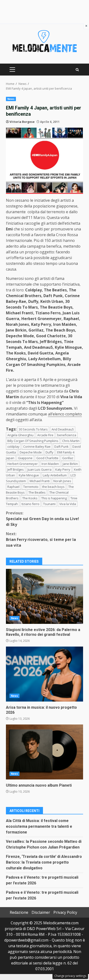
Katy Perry (62, 469)
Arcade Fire (45, 435)
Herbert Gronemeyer (22, 464)
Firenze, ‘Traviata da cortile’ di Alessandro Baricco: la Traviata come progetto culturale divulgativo (44, 862)
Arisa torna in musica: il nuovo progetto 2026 (44, 674)
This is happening (54, 498)
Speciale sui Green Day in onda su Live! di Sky (42, 518)
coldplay (13, 446)
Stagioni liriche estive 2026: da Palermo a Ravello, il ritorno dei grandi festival (44, 596)
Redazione (19, 912)
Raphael (13, 487)
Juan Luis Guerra (40, 469)
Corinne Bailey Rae (37, 446)
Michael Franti (40, 481)
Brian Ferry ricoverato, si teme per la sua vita (41, 539)
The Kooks (29, 498)
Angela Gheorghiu (20, 435)
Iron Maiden (50, 464)
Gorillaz (67, 458)
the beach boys (53, 487)
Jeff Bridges (15, 469)
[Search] (77, 69)
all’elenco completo (65, 414)
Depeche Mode (31, 452)
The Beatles (37, 492)
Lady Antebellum (55, 475)
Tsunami (49, 504)
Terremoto (30, 487)
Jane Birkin (70, 464)
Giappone (25, 458)
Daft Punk (61, 446)
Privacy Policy (65, 912)
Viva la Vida (67, 504)
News (10, 99)
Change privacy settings (70, 976)
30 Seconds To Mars (33, 429)
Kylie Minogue (29, 475)
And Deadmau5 (63, 429)
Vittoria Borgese (22, 122)
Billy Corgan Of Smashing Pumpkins (32, 441)
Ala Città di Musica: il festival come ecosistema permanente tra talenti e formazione (39, 826)
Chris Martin (71, 441)
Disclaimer (41, 912)
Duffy (49, 452)
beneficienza (66, 435)
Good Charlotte (47, 458)
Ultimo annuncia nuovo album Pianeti (44, 751)
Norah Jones (62, 481)
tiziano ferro (30, 504)
